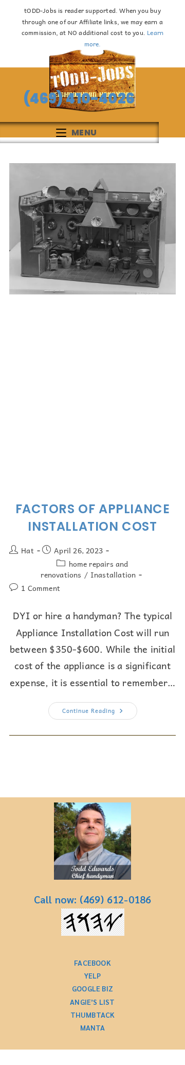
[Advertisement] (92, 397)
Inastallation (113, 574)
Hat (27, 550)
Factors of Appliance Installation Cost (92, 517)
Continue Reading (99, 708)
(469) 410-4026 (76, 98)
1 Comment (40, 587)
